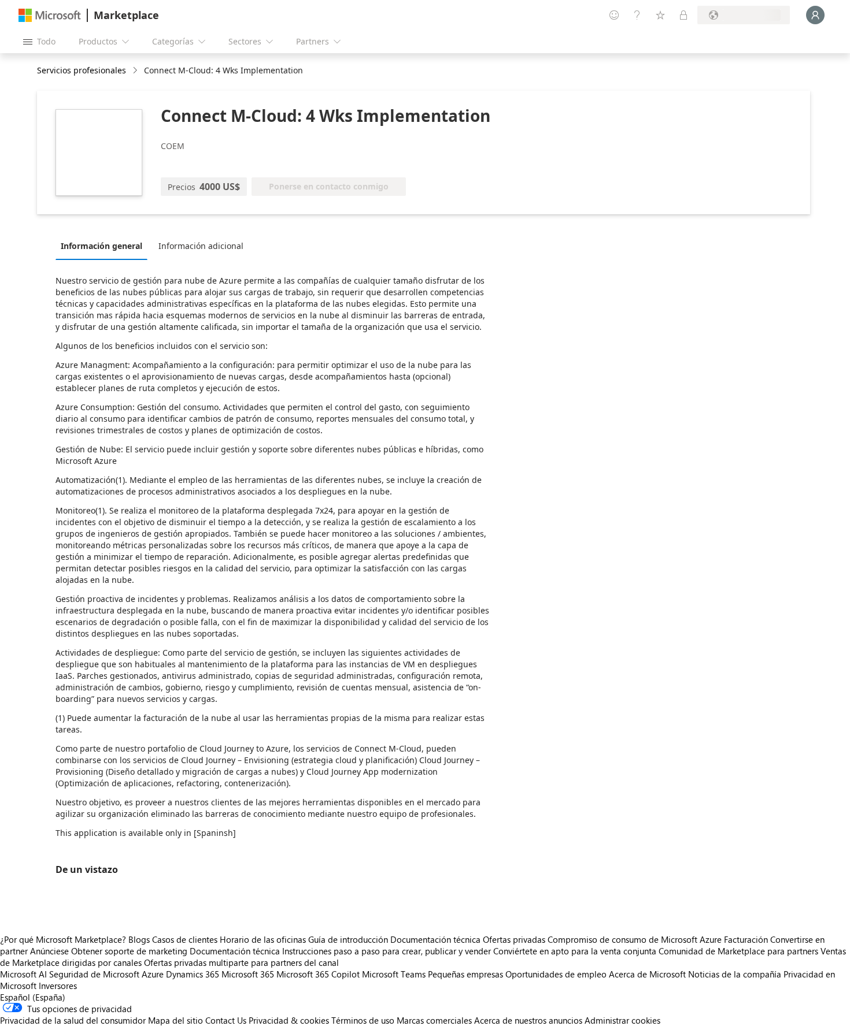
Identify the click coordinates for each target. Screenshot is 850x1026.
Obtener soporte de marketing (129, 951)
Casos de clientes (184, 939)
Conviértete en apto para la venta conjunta (574, 951)
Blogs (139, 939)
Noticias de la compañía (734, 974)
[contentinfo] (136, 70)
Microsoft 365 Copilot (318, 974)
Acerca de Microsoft (647, 974)
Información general (101, 245)
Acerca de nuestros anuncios (528, 1020)
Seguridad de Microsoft (94, 974)
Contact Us (225, 1020)
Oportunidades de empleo (556, 974)
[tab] (104, 245)
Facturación (746, 939)
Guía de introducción (348, 939)
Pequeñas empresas (465, 974)
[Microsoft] (50, 15)
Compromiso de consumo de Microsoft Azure (636, 939)
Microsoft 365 (247, 974)
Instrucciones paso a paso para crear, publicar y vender (386, 951)
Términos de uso (362, 1020)
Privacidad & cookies (289, 1020)
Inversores (58, 985)
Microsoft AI (23, 974)
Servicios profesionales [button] (81, 70)
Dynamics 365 (192, 974)
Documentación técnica (435, 939)
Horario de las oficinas (263, 939)
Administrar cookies (622, 1020)
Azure (153, 974)
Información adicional (200, 245)
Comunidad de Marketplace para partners (738, 951)
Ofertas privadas (514, 939)
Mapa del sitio (175, 1020)
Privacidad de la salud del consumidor (73, 1020)
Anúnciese (49, 951)
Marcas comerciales (434, 1020)
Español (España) (32, 997)
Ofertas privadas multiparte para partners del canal (241, 962)
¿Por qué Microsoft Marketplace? (63, 939)
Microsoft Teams (394, 974)
